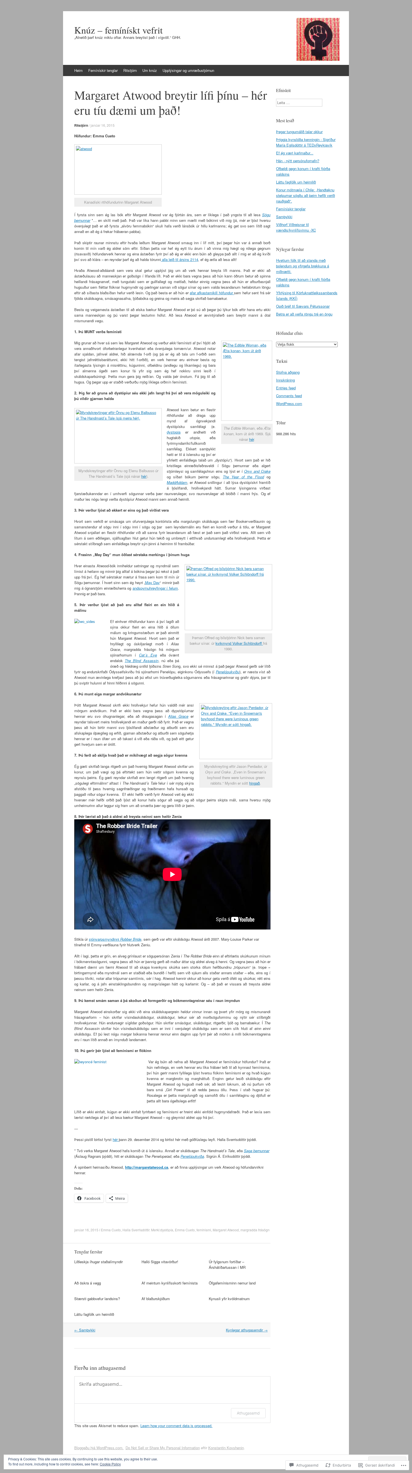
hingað (254, 783)
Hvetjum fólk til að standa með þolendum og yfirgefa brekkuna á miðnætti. (302, 266)
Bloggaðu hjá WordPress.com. (99, 1447)
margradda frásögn (255, 1229)
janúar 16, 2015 (103, 125)
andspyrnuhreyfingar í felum (155, 588)
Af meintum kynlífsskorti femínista (170, 1283)
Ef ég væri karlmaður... (294, 153)
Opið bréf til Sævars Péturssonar (303, 306)
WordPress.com (289, 403)
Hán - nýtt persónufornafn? (297, 160)
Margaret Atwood (226, 1229)
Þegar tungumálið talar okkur (299, 131)
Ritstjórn (130, 70)
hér (251, 439)
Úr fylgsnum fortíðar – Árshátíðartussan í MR (227, 1264)
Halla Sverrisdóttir (135, 1229)
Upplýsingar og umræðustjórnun (188, 70)
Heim (78, 70)
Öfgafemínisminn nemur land (232, 1283)
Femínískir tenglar (103, 70)
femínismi (203, 1229)
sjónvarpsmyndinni (115, 939)
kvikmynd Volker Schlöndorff (239, 643)
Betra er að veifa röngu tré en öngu (304, 314)
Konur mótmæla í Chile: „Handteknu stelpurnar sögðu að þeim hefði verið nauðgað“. (305, 195)
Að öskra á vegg (87, 1283)
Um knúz (149, 70)
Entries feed (286, 387)
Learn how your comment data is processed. (176, 1425)
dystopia (173, 432)
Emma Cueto (111, 1229)
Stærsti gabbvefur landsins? (97, 1298)
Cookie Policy (110, 1464)
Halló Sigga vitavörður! (160, 1261)
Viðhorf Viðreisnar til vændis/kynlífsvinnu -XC (296, 227)
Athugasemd (248, 1413)
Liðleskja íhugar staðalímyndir (98, 1261)
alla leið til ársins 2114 (179, 259)
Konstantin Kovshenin (226, 1447)
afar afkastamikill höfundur (212, 292)
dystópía (166, 1229)
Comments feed (289, 395)
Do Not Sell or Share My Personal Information (163, 1447)
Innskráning (285, 380)
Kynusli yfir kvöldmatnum (229, 1298)
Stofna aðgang (288, 372)
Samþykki (84, 1330)
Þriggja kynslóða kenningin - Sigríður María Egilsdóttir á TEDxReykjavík (305, 142)
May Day (152, 582)
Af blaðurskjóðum (156, 1298)
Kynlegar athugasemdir (247, 1330)
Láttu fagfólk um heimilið (94, 1314)
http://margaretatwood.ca (146, 1167)
